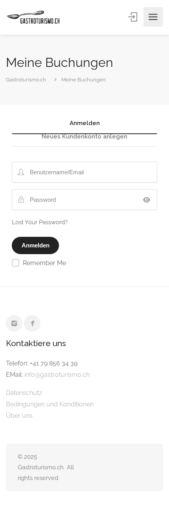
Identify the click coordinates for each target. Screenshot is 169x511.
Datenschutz (24, 393)
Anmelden (133, 17)
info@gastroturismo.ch (57, 374)
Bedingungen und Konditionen (50, 404)
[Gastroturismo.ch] (33, 17)
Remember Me (44, 263)
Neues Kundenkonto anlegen (84, 137)
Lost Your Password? (40, 222)
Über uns (19, 415)
